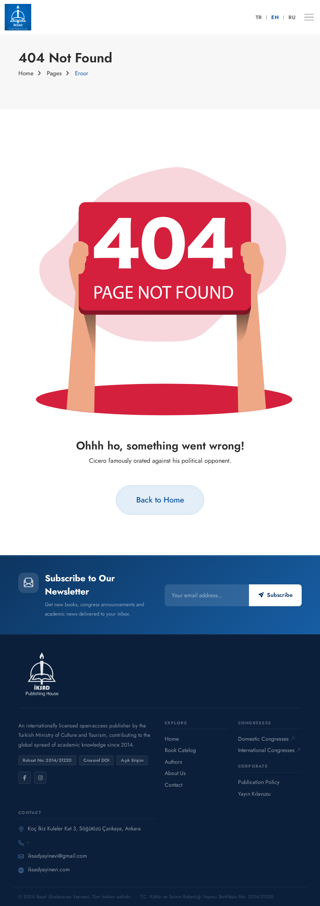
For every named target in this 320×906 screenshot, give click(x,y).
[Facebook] (24, 778)
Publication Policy (258, 782)
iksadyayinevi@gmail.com (57, 856)
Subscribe (280, 595)
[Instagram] (40, 778)
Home (26, 73)
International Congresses (266, 750)
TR (259, 17)
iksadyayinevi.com (49, 869)
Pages (54, 73)
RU (291, 17)
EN (275, 17)
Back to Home (160, 500)
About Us (175, 773)
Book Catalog (180, 750)
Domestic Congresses (263, 739)
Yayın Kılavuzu (254, 794)
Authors (173, 762)
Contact (173, 785)
